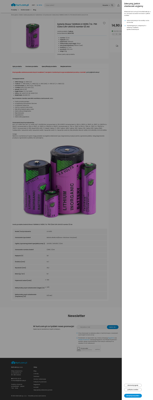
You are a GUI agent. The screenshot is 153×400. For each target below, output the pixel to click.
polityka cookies (132, 390)
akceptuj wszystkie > (133, 396)
